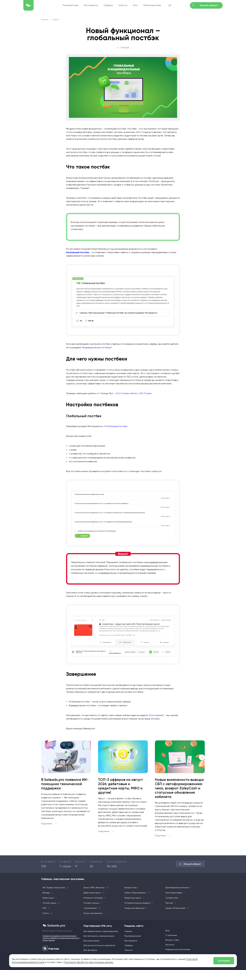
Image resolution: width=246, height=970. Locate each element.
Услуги (47, 913)
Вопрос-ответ (172, 940)
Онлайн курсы (51, 903)
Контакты (169, 945)
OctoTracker (122, 393)
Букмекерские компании (178, 887)
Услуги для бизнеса (94, 913)
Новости (123, 5)
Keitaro (134, 393)
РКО (46, 908)
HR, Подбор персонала (56, 887)
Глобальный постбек (116, 426)
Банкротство (131, 887)
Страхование (92, 908)
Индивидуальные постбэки (96, 348)
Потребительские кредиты (138, 903)
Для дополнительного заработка (99, 945)
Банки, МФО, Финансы (96, 887)
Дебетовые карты (94, 893)
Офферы (108, 5)
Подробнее (46, 823)
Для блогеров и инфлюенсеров (99, 936)
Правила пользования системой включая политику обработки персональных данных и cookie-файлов (61, 938)
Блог (135, 5)
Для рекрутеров (91, 941)
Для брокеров (90, 950)
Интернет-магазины (95, 898)
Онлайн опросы (93, 903)
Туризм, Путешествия (176, 908)
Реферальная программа (177, 949)
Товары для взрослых (135, 908)
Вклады (47, 893)
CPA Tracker (145, 393)
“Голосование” (156, 715)
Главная (44, 20)
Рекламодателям (152, 5)
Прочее (170, 903)
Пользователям (70, 5)
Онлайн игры (172, 898)
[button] (202, 757)
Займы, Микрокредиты (136, 893)
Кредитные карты (134, 898)
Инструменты (91, 5)
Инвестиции (50, 898)
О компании (171, 935)
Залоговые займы (175, 893)
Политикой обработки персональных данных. (88, 962)
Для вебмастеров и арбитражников (101, 931)
